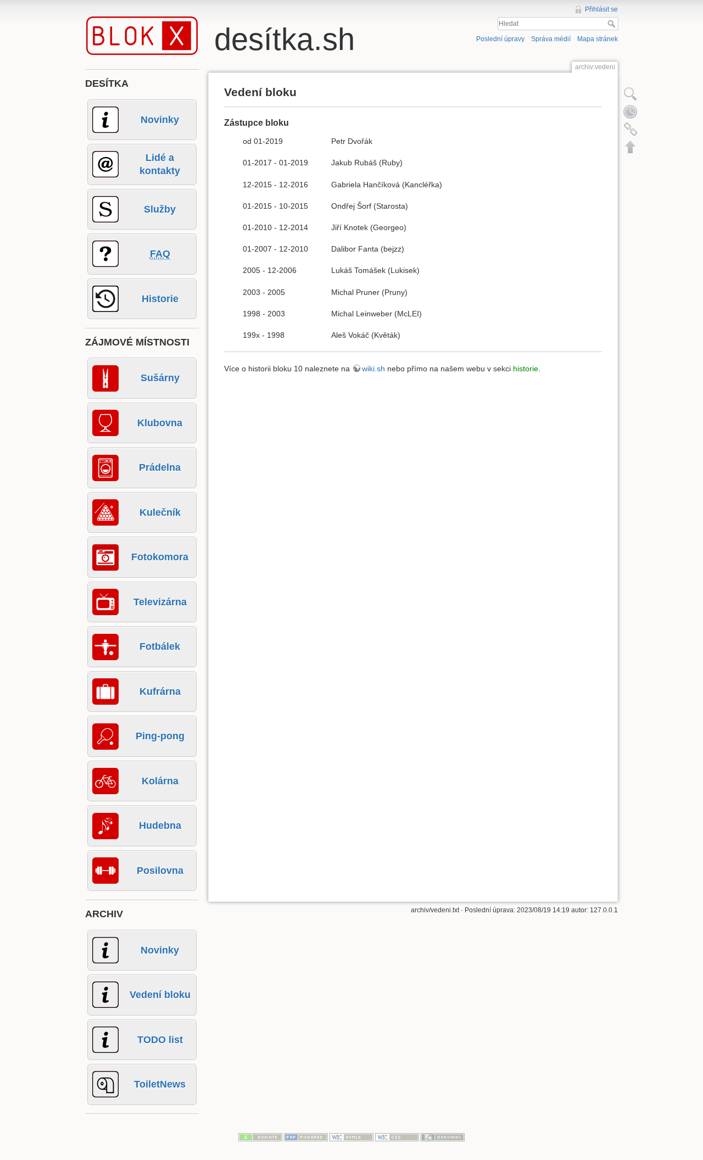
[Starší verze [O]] (630, 111)
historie (525, 368)
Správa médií (551, 39)
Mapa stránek (597, 39)
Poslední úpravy (500, 39)
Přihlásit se (601, 9)
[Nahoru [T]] (630, 146)
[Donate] (260, 1136)
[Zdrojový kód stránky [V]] (630, 94)
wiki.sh (373, 368)
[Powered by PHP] (306, 1136)
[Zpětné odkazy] (630, 129)
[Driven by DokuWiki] (443, 1136)
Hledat (612, 23)
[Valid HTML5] (351, 1136)
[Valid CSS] (397, 1136)
